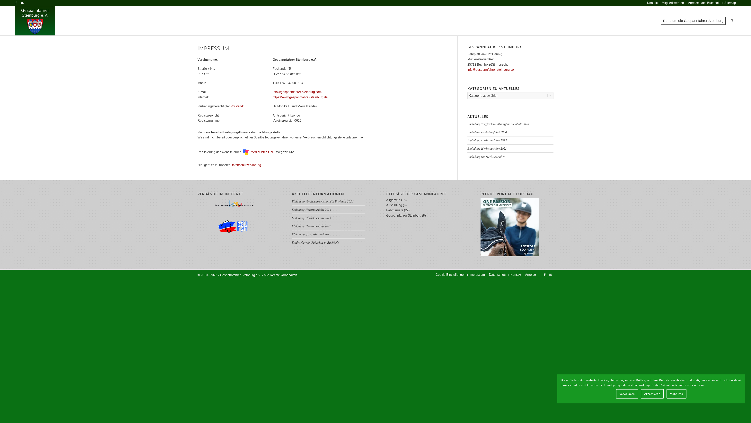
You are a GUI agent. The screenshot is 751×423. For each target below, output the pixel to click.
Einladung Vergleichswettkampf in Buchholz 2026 (498, 124)
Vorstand (237, 106)
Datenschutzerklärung (246, 165)
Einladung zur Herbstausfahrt (485, 157)
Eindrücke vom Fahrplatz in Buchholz (315, 242)
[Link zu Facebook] (16, 3)
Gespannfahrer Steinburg (403, 215)
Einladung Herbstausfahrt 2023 (487, 140)
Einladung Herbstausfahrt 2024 (487, 132)
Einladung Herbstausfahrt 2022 (487, 148)
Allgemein (393, 200)
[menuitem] (652, 3)
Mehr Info (676, 393)
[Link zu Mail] (22, 3)
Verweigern (627, 393)
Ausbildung (394, 205)
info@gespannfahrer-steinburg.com (297, 92)
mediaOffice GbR (262, 152)
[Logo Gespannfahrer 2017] (35, 20)
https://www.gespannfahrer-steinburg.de (300, 97)
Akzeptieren (652, 393)
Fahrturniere (394, 210)
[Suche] (732, 20)
